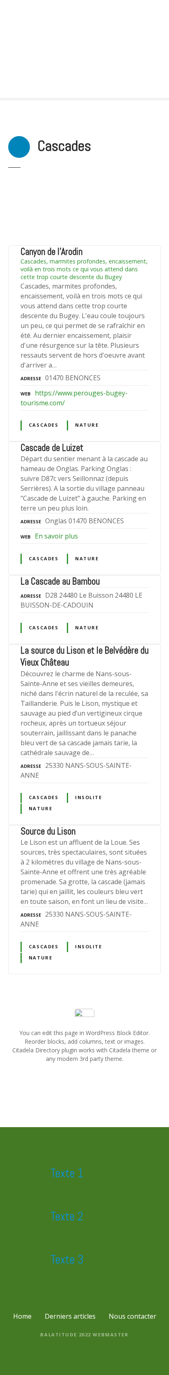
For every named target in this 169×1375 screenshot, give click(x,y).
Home (22, 1316)
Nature (86, 425)
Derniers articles (70, 1316)
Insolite (88, 797)
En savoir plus (56, 536)
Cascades (44, 425)
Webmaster (110, 1334)
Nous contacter (132, 1316)
